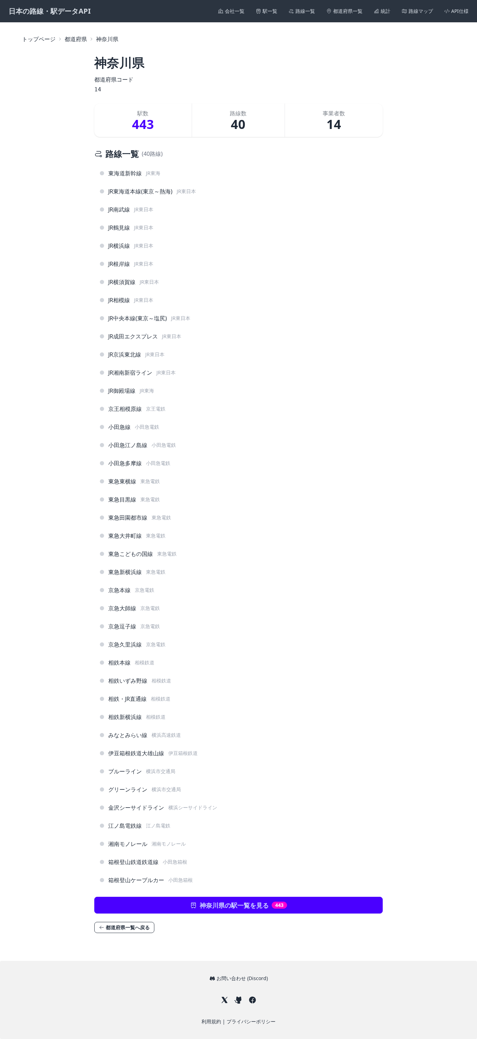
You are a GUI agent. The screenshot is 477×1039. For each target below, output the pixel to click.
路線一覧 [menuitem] (305, 11)
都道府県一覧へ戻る (128, 927)
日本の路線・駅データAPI (50, 11)
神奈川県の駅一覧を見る (242, 905)
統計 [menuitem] (385, 11)
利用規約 (211, 1021)
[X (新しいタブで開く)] (224, 1000)
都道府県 (76, 39)
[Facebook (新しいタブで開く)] (252, 1000)
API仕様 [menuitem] (460, 11)
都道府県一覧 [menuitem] (347, 11)
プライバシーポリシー (251, 1021)
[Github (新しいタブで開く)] (238, 1000)
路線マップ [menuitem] (421, 11)
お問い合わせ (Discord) (242, 978)
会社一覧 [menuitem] (234, 11)
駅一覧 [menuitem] (270, 11)
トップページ (39, 39)
